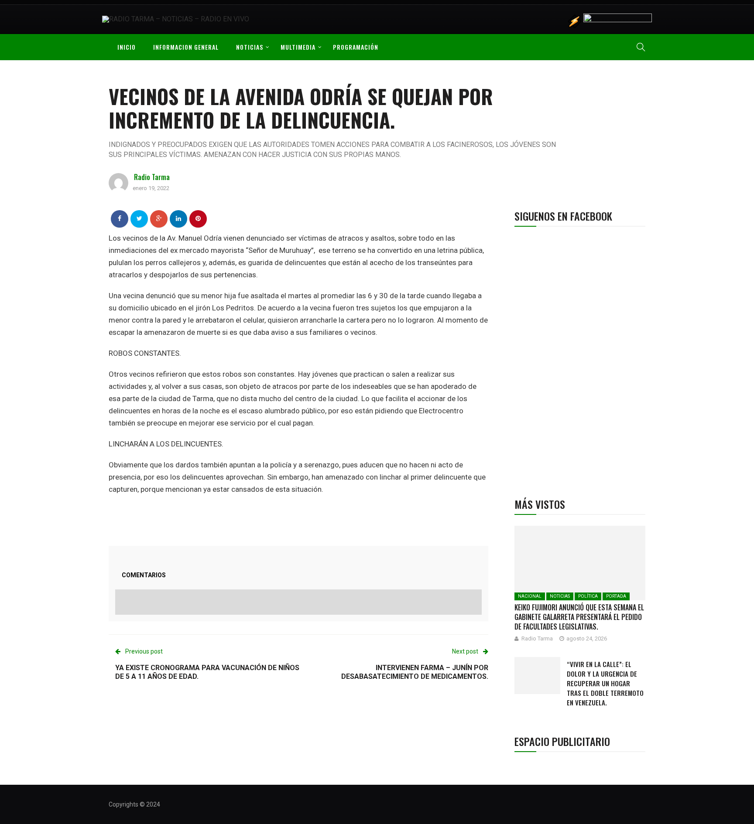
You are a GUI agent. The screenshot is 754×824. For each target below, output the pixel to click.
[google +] (159, 218)
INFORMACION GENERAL (186, 46)
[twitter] (139, 218)
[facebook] (119, 218)
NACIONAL (530, 596)
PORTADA (616, 596)
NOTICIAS (249, 46)
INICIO (126, 46)
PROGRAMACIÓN (355, 46)
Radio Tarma (152, 177)
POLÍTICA (588, 596)
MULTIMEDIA (298, 46)
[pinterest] (198, 218)
